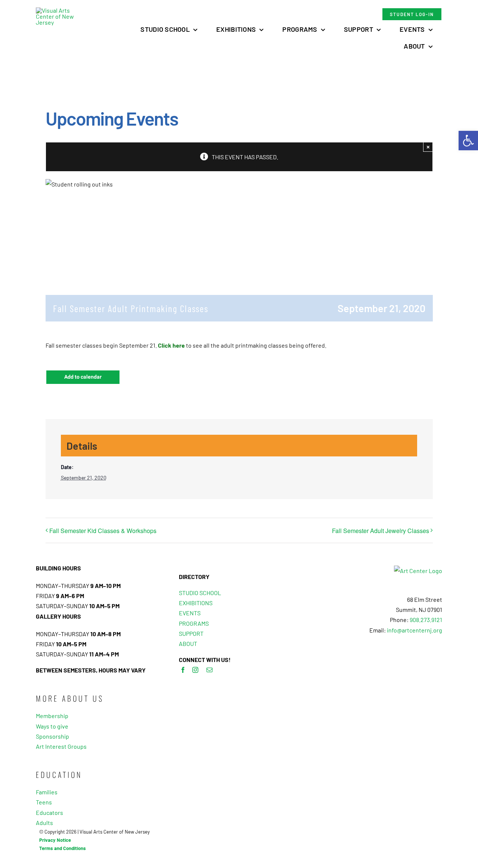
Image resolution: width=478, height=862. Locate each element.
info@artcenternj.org (414, 630)
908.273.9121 (426, 619)
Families (47, 791)
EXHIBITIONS (195, 602)
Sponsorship (52, 736)
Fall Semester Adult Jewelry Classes (380, 530)
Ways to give (52, 726)
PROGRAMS (194, 623)
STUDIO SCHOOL (200, 592)
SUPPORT (191, 633)
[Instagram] (195, 670)
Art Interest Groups (61, 746)
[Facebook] (183, 670)
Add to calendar (83, 377)
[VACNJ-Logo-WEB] (57, 10)
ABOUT (188, 643)
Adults (44, 822)
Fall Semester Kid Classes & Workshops (102, 530)
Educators (49, 812)
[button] (468, 140)
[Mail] (209, 670)
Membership (52, 715)
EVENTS (190, 612)
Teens (44, 802)
